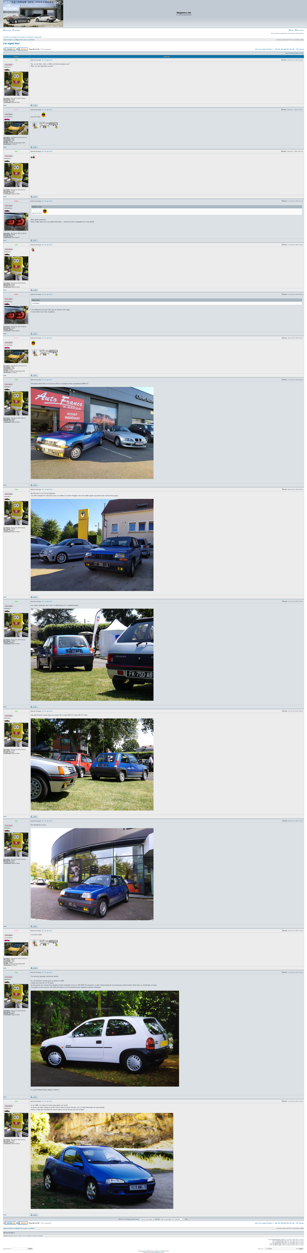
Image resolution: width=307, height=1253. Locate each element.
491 (290, 49)
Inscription (17, 30)
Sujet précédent (290, 53)
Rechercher (300, 30)
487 (279, 49)
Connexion (8, 30)
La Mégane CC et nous (20, 39)
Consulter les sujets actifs (34, 37)
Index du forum (8, 39)
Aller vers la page (260, 49)
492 (293, 49)
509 (297, 49)
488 (282, 49)
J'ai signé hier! (11, 43)
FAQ (292, 30)
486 (276, 49)
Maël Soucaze (160, 1252)
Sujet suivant (299, 53)
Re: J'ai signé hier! (47, 60)
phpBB (148, 1251)
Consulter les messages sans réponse (14, 37)
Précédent (269, 49)
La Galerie (31, 39)
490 (288, 49)
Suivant (301, 49)
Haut (5, 105)
